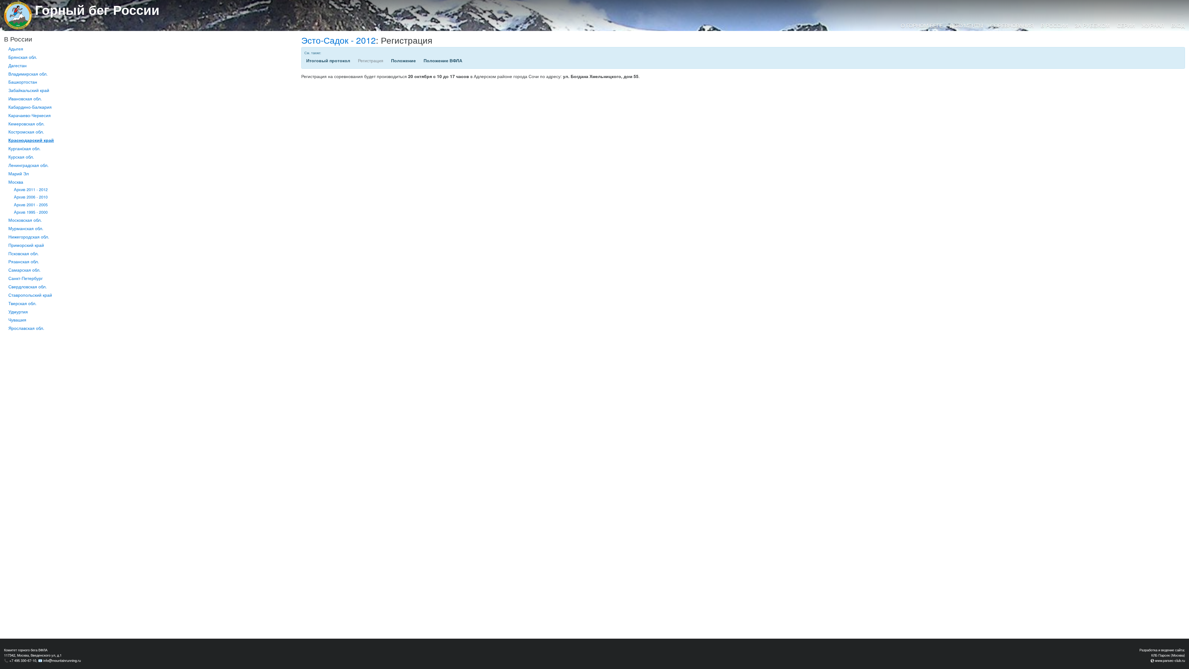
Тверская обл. (22, 303)
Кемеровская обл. (26, 123)
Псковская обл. (23, 253)
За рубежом (1092, 25)
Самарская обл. (24, 270)
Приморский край (26, 245)
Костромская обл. (26, 132)
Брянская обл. (22, 57)
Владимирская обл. (28, 74)
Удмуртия (18, 311)
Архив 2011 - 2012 (31, 189)
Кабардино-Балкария (30, 107)
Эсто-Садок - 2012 (338, 40)
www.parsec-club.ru (1170, 660)
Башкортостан (22, 82)
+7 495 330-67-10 (22, 660)
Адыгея (15, 49)
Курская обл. (21, 157)
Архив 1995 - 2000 (31, 212)
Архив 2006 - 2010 (31, 197)
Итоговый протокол (328, 60)
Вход (1178, 25)
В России (1054, 25)
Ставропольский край (30, 295)
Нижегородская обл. (28, 237)
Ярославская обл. (26, 328)
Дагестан (17, 65)
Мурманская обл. (25, 228)
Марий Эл (18, 173)
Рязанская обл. (23, 261)
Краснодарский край (31, 140)
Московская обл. (25, 220)
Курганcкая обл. (24, 148)
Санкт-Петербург (25, 278)
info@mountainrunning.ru (62, 660)
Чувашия (17, 320)
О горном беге (922, 25)
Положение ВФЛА (443, 60)
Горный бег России (97, 9)
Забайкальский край (28, 90)
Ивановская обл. (25, 98)
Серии (1126, 25)
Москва (15, 182)
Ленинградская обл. (28, 165)
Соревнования (1012, 25)
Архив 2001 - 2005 (31, 205)
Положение (403, 60)
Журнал (1153, 25)
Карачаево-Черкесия (29, 115)
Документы (966, 25)
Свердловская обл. (27, 286)
